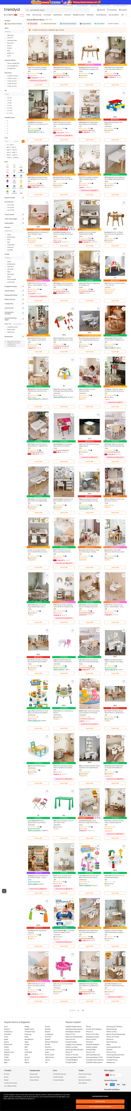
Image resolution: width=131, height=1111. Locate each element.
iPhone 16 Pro (70, 1039)
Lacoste (6, 1049)
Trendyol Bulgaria (72, 1060)
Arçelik (27, 1044)
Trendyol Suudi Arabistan (94, 1060)
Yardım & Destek (106, 5)
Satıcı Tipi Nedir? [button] (17, 324)
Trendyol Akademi (58, 1080)
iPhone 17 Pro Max (72, 1055)
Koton (47, 1052)
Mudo (27, 1037)
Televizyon (89, 1042)
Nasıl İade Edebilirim (85, 1080)
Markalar (109, 1049)
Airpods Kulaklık (71, 1042)
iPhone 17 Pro (111, 1052)
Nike (26, 1047)
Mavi (26, 1055)
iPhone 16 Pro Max (112, 1037)
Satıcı (55, 1070)
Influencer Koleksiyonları (74, 1037)
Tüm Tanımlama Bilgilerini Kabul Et (100, 1107)
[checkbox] (7, 166)
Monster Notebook (51, 1042)
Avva (26, 1049)
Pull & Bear (28, 1052)
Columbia (7, 1034)
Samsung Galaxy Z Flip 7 (74, 1057)
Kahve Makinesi (111, 1042)
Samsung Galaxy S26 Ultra (74, 1049)
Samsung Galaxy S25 (93, 1055)
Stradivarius (8, 1032)
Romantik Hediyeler (92, 1044)
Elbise (108, 1044)
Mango (27, 1026)
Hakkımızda (94, 6)
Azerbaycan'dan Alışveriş (74, 1029)
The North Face (30, 1032)
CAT (46, 1062)
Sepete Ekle (38, 85)
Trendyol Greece (112, 1060)
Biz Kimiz (7, 1074)
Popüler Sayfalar (91, 1047)
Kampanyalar (34, 1074)
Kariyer (6, 1077)
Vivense (47, 1026)
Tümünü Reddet (100, 1101)
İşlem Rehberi (83, 1083)
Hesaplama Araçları (92, 1037)
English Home (29, 1029)
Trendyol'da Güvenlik (10, 1083)
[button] (14, 21)
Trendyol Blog (90, 1049)
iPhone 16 (109, 1039)
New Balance (29, 1039)
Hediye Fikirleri (34, 1080)
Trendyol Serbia (71, 1062)
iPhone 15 (89, 1032)
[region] (65, 1101)
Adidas (6, 1047)
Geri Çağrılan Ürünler (10, 1086)
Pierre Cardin (49, 1055)
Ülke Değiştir (109, 1070)
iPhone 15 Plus (111, 1032)
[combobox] (116, 23)
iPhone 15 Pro (70, 1034)
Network (7, 1060)
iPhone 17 (69, 1052)
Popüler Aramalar (72, 1047)
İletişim (6, 1080)
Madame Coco (9, 1052)
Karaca (47, 1060)
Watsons (7, 1029)
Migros (27, 1062)
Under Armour (50, 1049)
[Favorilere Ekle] (47, 38)
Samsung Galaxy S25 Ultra (115, 1055)
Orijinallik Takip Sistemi (94, 1062)
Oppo (26, 1042)
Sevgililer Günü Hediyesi (74, 1044)
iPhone (88, 1026)
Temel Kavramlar (58, 1077)
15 (83, 1010)
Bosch (27, 1060)
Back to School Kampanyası (115, 1034)
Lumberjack (49, 1034)
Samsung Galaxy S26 (113, 1047)
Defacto (6, 1055)
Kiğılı (5, 1062)
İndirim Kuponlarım (68, 6)
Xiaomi (6, 1042)
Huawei (47, 1039)
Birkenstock (8, 1044)
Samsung (28, 1034)
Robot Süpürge (111, 1029)
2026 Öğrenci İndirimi (73, 1032)
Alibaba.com (110, 1062)
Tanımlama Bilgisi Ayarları (100, 1096)
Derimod (48, 1037)
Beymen (48, 1032)
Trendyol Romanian (113, 1057)
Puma (6, 1037)
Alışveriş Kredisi (34, 1077)
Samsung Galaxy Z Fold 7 (94, 1057)
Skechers (48, 1047)
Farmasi (27, 1057)
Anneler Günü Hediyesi (94, 1029)
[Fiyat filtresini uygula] (23, 141)
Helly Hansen (49, 1057)
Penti (6, 1026)
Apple (6, 1039)
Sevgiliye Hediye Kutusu (74, 1026)
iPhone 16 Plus (91, 1039)
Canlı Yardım (82, 1077)
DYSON (47, 1044)
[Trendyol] (12, 10)
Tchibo (6, 1057)
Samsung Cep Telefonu (114, 1026)
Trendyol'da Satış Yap (82, 6)
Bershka (48, 1029)
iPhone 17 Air (90, 1052)
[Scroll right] (125, 14)
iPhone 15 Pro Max (92, 1034)
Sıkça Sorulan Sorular (85, 1074)
